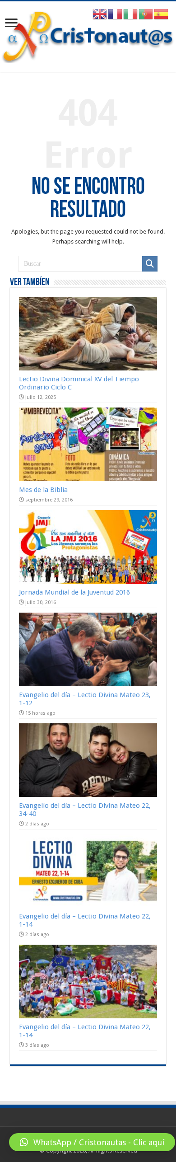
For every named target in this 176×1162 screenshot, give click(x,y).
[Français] (115, 13)
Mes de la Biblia (43, 490)
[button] (92, 1142)
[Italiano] (131, 13)
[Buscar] (149, 264)
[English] (100, 13)
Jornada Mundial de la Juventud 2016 (74, 592)
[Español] (161, 13)
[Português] (146, 13)
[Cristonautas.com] (88, 35)
